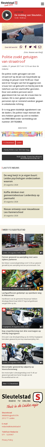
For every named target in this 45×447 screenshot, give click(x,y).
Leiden (19, 143)
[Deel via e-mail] (40, 47)
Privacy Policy (7, 440)
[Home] (9, 3)
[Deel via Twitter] (30, 47)
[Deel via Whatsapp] (21, 47)
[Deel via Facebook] (26, 47)
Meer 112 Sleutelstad (10, 384)
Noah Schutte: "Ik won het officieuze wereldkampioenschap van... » (29, 157)
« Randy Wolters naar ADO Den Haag (16, 150)
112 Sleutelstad (8, 143)
